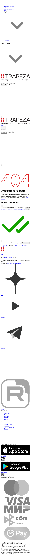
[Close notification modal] (1, 241)
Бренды (6, 7)
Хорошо (27, 209)
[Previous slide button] (1, 206)
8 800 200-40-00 (8, 257)
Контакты (6, 40)
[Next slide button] (2, 206)
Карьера (6, 419)
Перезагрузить (25, 242)
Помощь (6, 10)
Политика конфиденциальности (15, 263)
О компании (7, 413)
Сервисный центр (9, 9)
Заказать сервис (8, 424)
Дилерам (6, 426)
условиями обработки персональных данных (13, 209)
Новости (6, 417)
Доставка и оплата (9, 6)
